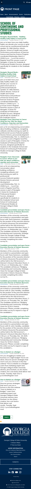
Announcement (4, 40)
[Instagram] (20, 472)
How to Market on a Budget (10, 352)
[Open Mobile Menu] (2, 2)
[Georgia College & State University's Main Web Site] (15, 436)
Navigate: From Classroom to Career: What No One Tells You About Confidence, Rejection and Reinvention (14, 121)
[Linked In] (9, 472)
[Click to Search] (24, 2)
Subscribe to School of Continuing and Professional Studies (0, 421)
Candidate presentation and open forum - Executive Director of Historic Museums (15, 211)
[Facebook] (13, 472)
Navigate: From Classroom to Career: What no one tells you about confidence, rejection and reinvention (10, 159)
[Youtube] (16, 472)
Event (1, 77)
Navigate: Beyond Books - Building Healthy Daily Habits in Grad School (13, 37)
